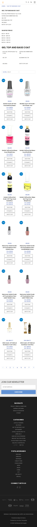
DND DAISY (18, 454)
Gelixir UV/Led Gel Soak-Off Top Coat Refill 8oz (9, 199)
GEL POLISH (18, 425)
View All (18, 476)
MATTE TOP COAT (6, 24)
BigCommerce (21, 518)
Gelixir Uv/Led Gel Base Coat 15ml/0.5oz (9, 151)
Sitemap (18, 413)
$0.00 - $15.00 (5, 33)
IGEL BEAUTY (18, 474)
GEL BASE (4, 22)
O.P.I (18, 472)
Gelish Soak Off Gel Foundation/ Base (9, 104)
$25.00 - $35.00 (6, 38)
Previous (3, 525)
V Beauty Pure (18, 461)
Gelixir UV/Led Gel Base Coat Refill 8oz (27, 151)
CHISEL (18, 470)
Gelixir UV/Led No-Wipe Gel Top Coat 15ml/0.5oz (27, 199)
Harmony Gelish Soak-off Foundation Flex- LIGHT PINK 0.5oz (27, 296)
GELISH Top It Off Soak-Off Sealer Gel (27, 104)
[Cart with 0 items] (31, 2)
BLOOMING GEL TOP (7, 20)
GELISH (18, 467)
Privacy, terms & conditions (18, 406)
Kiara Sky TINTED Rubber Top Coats (11, 14)
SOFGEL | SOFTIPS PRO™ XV (18, 431)
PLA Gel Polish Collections (18, 440)
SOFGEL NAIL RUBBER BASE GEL (10, 16)
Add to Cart (10, 119)
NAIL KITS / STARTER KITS (18, 443)
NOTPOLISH (18, 458)
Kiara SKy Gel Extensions (18, 436)
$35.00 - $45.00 (6, 40)
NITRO (18, 465)
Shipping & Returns (18, 408)
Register (21, 410)
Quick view (9, 112)
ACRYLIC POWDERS (18, 423)
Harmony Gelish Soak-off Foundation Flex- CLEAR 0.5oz (9, 247)
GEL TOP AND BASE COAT (18, 427)
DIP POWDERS (18, 429)
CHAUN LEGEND (18, 463)
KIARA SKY (18, 456)
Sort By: (5, 72)
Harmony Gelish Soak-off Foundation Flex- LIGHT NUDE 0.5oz (9, 296)
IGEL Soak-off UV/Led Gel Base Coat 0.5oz (9, 344)
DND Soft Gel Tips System (18, 438)
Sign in (15, 410)
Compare (9, 115)
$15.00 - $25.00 (6, 36)
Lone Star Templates (21, 520)
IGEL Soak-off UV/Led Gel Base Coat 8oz (27, 344)
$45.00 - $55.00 (6, 42)
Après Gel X (18, 434)
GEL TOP (4, 18)
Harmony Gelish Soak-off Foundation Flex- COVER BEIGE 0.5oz (27, 247)
